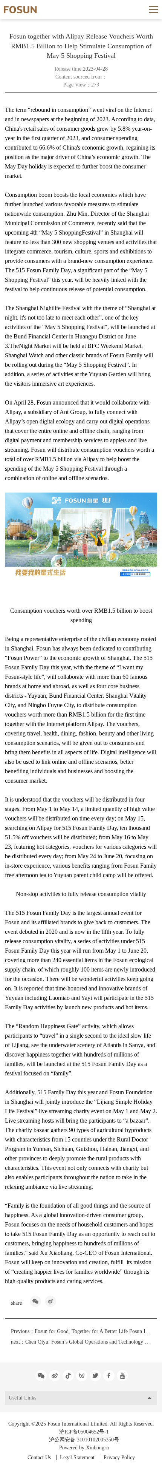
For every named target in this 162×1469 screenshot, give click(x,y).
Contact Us (39, 1457)
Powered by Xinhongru (84, 1447)
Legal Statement (77, 1457)
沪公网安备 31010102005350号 (84, 1440)
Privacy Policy (119, 1457)
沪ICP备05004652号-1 (84, 1432)
